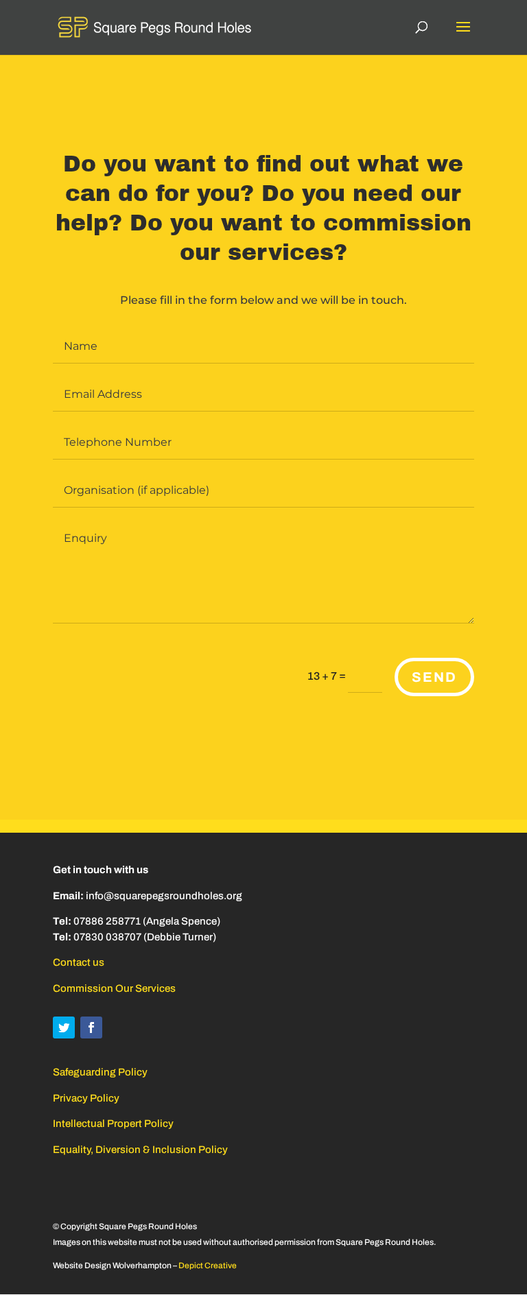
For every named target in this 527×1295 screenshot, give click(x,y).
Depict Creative (207, 1265)
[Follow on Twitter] (64, 1027)
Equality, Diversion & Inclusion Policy (140, 1149)
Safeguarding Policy (100, 1072)
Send (434, 677)
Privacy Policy (86, 1098)
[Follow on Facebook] (91, 1027)
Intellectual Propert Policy (113, 1123)
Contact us (78, 962)
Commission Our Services (114, 988)
